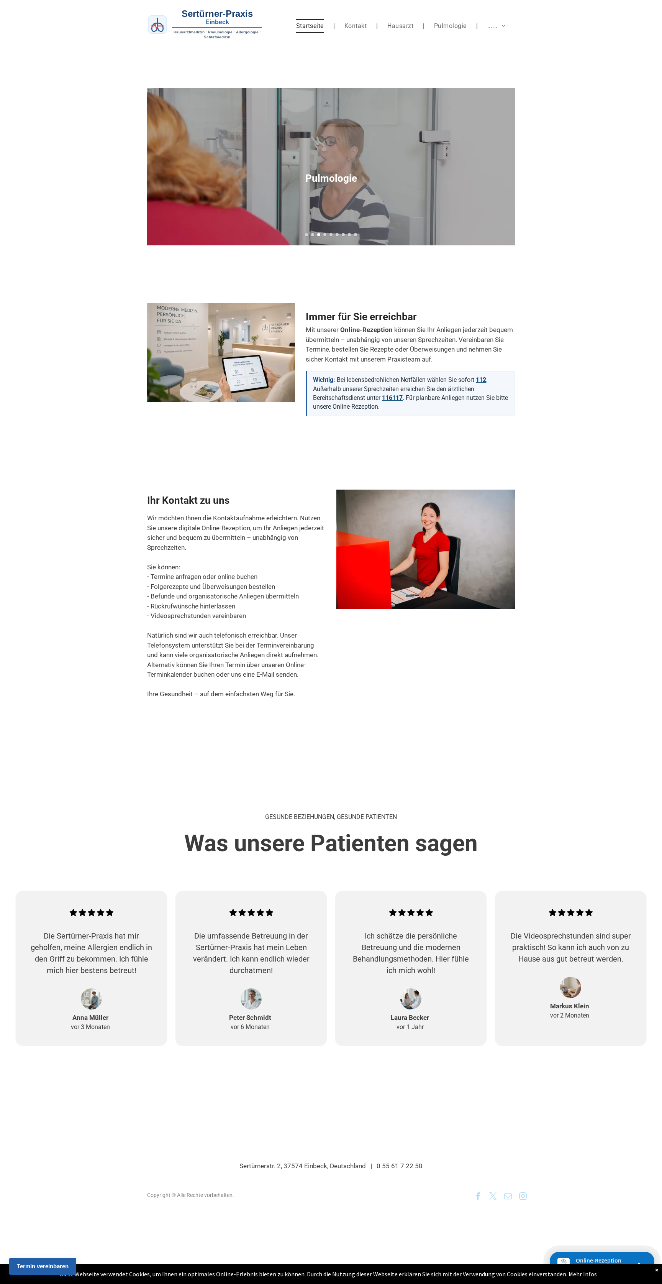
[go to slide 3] (318, 234)
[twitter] (493, 1197)
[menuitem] (311, 26)
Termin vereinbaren (43, 1266)
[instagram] (523, 1197)
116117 (392, 398)
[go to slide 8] (349, 234)
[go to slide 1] (306, 234)
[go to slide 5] (331, 234)
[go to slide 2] (312, 234)
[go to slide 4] (324, 234)
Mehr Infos (583, 1274)
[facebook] (478, 1197)
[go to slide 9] (355, 234)
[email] (508, 1197)
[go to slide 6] (337, 234)
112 (481, 379)
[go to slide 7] (343, 234)
